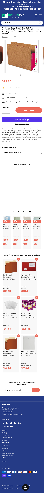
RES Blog (4, 433)
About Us (4, 430)
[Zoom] (35, 69)
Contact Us (5, 448)
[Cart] (35, 15)
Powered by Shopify (10, 488)
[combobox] (22, 23)
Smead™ (4, 37)
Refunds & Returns (7, 456)
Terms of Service (7, 438)
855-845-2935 (7, 412)
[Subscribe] (36, 390)
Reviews (4, 440)
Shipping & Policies (8, 453)
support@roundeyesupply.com (13, 414)
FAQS (3, 451)
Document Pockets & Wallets (27, 255)
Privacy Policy (6, 435)
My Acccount (6, 446)
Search (4, 461)
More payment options (22, 124)
